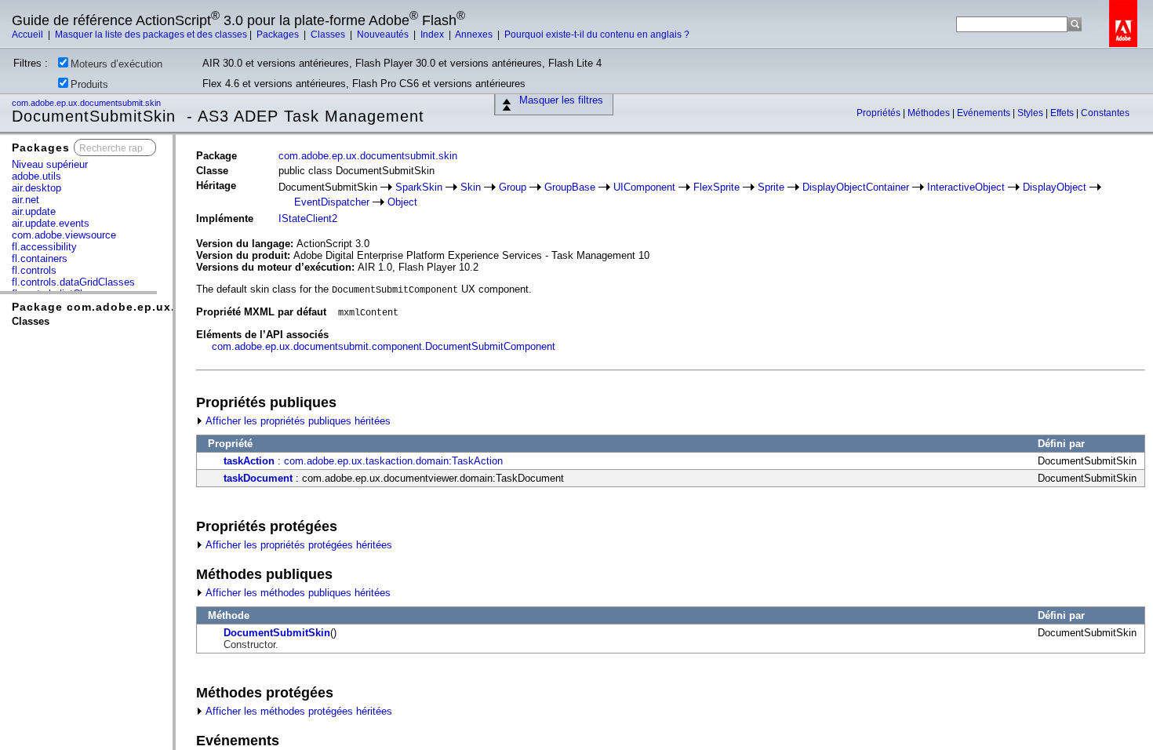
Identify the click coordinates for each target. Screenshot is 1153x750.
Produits (89, 84)
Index (433, 34)
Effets (1063, 112)
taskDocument (258, 478)
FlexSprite (716, 187)
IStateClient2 (307, 218)
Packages (278, 34)
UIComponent (644, 187)
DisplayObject (1054, 187)
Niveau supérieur (50, 164)
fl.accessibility (44, 247)
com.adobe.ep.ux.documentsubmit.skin (87, 102)
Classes (329, 34)
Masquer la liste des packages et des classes (151, 34)
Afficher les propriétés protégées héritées (297, 545)
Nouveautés (384, 34)
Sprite (771, 187)
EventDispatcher (331, 202)
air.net (25, 200)
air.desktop (36, 188)
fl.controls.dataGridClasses (73, 282)
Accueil (28, 34)
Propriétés (880, 112)
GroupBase (569, 187)
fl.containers (39, 258)
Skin (470, 187)
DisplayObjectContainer (855, 187)
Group (512, 187)
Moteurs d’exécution (116, 64)
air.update (34, 211)
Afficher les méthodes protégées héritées (297, 711)
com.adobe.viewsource (64, 235)
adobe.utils (36, 176)
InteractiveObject (966, 187)
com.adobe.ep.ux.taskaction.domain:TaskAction (393, 461)
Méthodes (929, 112)
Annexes (475, 34)
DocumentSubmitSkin (277, 633)
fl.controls (34, 270)
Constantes (1105, 112)
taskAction (249, 461)
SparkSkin (418, 187)
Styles (1031, 112)
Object (402, 202)
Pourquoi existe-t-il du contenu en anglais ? (596, 34)
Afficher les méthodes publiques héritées (297, 593)
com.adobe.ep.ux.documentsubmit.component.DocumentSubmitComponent (383, 346)
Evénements (985, 112)
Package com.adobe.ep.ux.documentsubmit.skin (159, 306)
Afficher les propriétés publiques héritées (297, 421)
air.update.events (50, 223)
